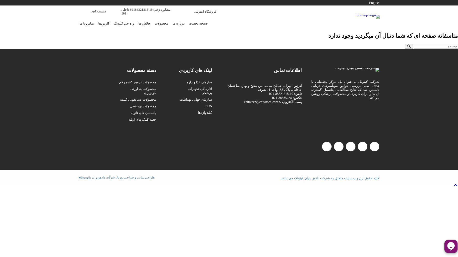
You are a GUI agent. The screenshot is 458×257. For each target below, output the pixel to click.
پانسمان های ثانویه (143, 113)
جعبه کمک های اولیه (142, 119)
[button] (374, 146)
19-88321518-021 (281, 94)
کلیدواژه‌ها (205, 112)
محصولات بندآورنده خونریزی (143, 91)
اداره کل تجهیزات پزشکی (200, 91)
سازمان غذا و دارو (199, 82)
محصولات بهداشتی (143, 106)
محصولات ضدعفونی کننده (138, 99)
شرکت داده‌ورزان (103, 177)
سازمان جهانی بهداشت (196, 99)
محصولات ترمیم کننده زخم (137, 82)
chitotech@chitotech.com (261, 102)
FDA (208, 106)
